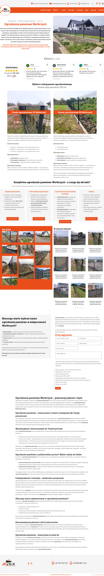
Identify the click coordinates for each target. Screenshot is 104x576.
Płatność (79, 10)
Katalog (93, 10)
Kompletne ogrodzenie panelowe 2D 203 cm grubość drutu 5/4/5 (95, 250)
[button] (102, 72)
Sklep (64, 10)
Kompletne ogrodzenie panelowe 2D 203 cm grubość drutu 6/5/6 (78, 250)
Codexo (99, 574)
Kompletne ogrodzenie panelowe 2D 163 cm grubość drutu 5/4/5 (95, 303)
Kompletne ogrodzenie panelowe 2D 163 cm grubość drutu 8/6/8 (61, 303)
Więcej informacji (13, 218)
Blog (86, 10)
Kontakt (101, 10)
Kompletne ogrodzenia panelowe (26, 21)
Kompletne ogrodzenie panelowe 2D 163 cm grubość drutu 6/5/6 (78, 303)
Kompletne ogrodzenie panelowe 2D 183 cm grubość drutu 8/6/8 (61, 276)
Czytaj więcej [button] (46, 79)
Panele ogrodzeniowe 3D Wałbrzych (75, 112)
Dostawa (71, 10)
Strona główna (45, 10)
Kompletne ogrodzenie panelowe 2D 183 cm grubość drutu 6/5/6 (78, 276)
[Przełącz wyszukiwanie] (92, 3)
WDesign (102, 574)
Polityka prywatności (65, 574)
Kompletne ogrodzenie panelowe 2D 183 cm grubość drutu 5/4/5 (95, 276)
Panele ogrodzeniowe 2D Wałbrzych (29, 112)
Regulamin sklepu (55, 574)
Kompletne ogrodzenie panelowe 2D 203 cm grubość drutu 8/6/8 (61, 250)
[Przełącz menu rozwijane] (59, 10)
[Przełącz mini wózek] (103, 4)
